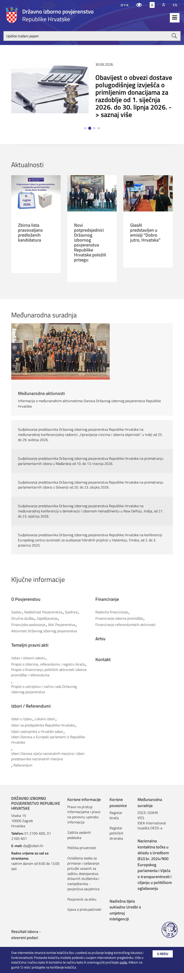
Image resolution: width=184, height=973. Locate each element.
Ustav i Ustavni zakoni (28, 658)
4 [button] (98, 128)
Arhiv (100, 638)
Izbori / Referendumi (31, 706)
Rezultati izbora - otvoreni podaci (26, 934)
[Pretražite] (174, 36)
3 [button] (94, 128)
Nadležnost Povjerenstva (43, 612)
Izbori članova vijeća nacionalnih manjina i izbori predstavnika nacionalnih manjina (48, 756)
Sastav (16, 612)
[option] (92, 91)
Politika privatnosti (81, 847)
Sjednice (71, 612)
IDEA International (152, 823)
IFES (141, 818)
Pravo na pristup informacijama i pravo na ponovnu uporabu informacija (83, 814)
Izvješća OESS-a (150, 828)
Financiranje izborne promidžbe (119, 618)
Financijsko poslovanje (28, 624)
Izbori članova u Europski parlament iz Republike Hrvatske (48, 739)
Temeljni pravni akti (29, 645)
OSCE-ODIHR (148, 812)
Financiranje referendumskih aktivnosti (125, 624)
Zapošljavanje (47, 618)
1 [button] (85, 128)
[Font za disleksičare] (124, 5)
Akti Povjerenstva (61, 624)
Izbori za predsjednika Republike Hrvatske (43, 725)
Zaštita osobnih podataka (79, 835)
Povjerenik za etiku (81, 899)
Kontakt (103, 659)
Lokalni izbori (45, 719)
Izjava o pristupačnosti (84, 909)
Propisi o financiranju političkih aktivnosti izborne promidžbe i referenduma (49, 672)
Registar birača (116, 815)
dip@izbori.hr (33, 845)
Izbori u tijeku (21, 719)
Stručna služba (22, 618)
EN (175, 5)
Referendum (22, 765)
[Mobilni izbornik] (175, 17)
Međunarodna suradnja (150, 802)
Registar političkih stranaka (116, 833)
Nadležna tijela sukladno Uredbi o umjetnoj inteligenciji (125, 910)
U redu (162, 953)
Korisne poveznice (118, 802)
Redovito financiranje (111, 612)
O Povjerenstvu (25, 599)
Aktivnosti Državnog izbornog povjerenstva (44, 631)
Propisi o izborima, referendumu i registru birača (48, 664)
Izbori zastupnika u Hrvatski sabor (37, 731)
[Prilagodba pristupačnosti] (139, 5)
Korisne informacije (84, 799)
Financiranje (107, 599)
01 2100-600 (34, 833)
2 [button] (90, 128)
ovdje (123, 962)
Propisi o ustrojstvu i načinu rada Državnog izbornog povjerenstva (44, 689)
